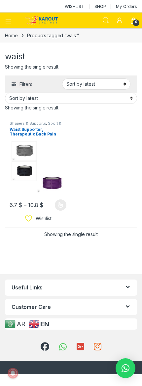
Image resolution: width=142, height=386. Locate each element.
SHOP (100, 6)
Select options (58, 205)
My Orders (126, 6)
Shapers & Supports (28, 123)
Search (105, 20)
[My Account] (119, 20)
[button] (125, 368)
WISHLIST (74, 6)
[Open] (10, 20)
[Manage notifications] (13, 373)
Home (11, 35)
